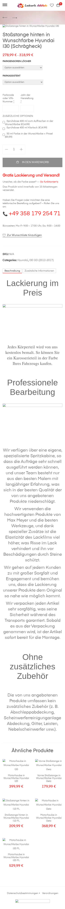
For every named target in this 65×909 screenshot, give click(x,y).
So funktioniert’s (49, 182)
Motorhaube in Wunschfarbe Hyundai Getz (49, 818)
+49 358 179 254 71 (34, 214)
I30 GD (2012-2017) (41, 260)
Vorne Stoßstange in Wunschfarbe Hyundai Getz (49, 778)
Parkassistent (11, 76)
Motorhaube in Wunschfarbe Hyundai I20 (16, 778)
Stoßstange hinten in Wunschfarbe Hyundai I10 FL (16, 818)
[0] (58, 5)
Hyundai (23, 260)
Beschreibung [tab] (12, 271)
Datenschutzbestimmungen (22, 893)
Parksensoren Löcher (17, 61)
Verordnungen (50, 893)
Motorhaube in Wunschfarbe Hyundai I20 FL (16, 857)
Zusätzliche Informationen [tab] (39, 271)
